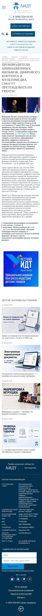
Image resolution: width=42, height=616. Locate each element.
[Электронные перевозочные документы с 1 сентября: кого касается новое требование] (21, 358)
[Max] (12, 579)
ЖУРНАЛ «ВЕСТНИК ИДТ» (21, 26)
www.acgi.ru (23, 490)
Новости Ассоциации (27, 41)
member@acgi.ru (25, 533)
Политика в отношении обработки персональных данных (18, 570)
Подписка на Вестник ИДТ (21, 594)
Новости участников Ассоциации (21, 47)
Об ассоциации (21, 587)
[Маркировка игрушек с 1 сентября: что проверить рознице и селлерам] (21, 396)
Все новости (12, 41)
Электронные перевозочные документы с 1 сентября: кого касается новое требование (19, 375)
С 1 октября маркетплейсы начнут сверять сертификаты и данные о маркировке (18, 451)
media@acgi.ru (24, 543)
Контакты (21, 597)
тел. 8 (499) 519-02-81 (27, 541)
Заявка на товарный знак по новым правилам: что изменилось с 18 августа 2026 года (20, 337)
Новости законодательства (21, 44)
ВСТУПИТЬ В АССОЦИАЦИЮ (23, 34)
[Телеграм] (24, 579)
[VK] (18, 579)
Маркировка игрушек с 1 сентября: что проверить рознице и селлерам (17, 413)
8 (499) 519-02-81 (23, 16)
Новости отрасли (21, 50)
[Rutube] (30, 579)
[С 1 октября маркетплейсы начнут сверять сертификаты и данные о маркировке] (21, 434)
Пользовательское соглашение (21, 590)
